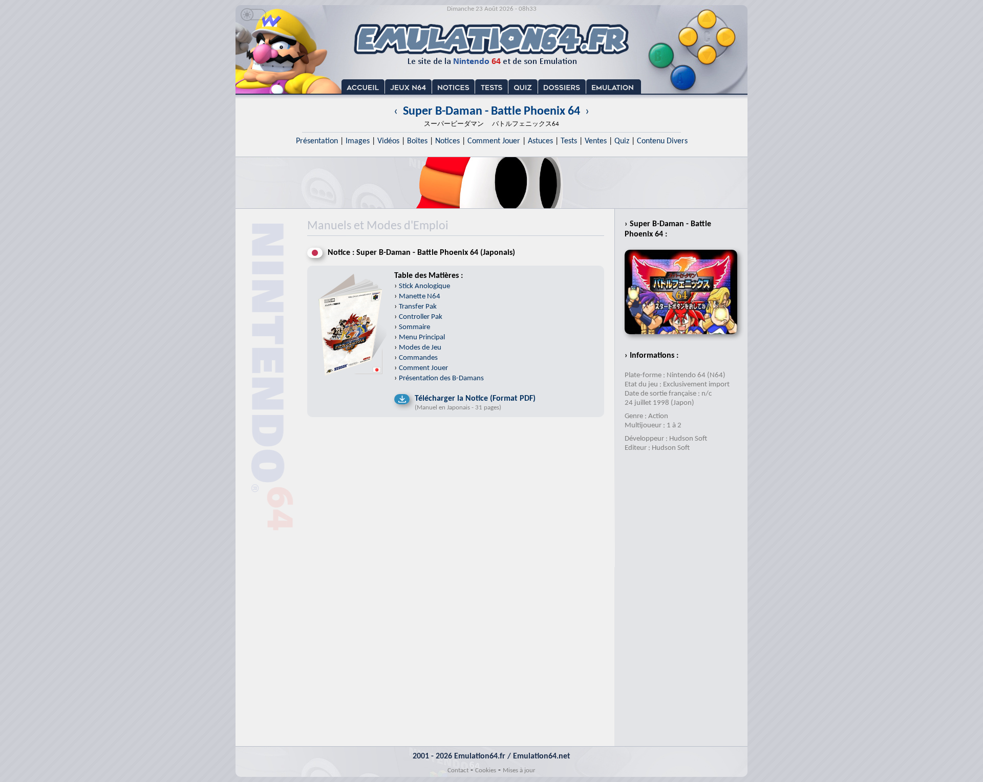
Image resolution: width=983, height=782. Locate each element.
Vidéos (388, 141)
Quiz (621, 141)
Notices (447, 141)
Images (358, 141)
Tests (569, 141)
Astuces (540, 141)
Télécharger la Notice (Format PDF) (475, 399)
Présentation (317, 141)
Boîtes (417, 141)
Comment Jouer (493, 141)
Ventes (596, 141)
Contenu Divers (662, 141)
